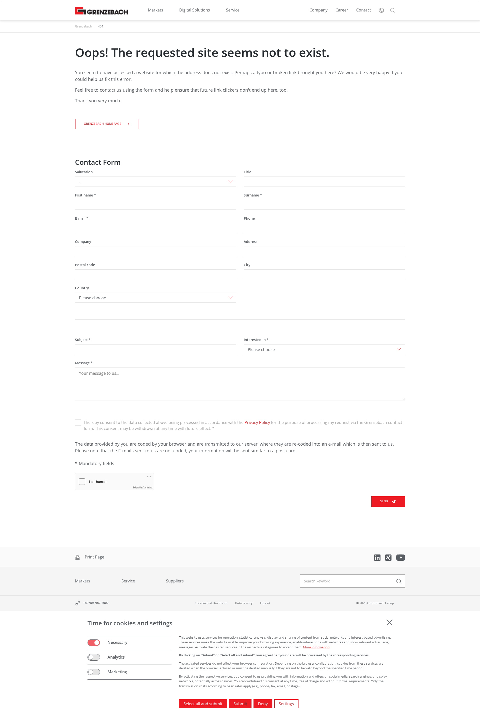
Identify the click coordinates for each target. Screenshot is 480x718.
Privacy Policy (257, 422)
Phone (249, 218)
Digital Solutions (194, 10)
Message (84, 362)
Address (251, 241)
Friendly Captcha (142, 487)
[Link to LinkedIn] (378, 557)
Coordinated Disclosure (211, 603)
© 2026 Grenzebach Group (375, 603)
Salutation (84, 172)
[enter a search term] (399, 581)
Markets (155, 10)
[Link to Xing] (388, 557)
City (247, 264)
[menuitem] (155, 10)
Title (247, 172)
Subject (83, 339)
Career (342, 10)
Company (319, 10)
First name (85, 195)
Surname (253, 195)
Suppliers (175, 581)
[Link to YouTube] (400, 557)
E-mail (81, 218)
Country (82, 288)
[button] (392, 10)
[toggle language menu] (381, 10)
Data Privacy (243, 603)
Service (233, 10)
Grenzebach (83, 26)
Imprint (265, 603)
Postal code (85, 264)
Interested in (256, 339)
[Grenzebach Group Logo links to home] (101, 10)
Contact (363, 10)
